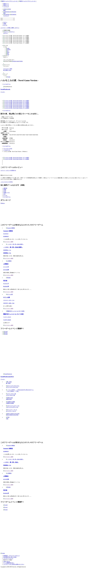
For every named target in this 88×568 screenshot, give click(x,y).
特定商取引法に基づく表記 (9, 557)
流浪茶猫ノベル (7, 250)
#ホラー (5, 22)
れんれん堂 (6, 283)
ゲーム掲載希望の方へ (8, 562)
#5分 (4, 194)
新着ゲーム (6, 3)
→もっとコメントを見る (7, 181)
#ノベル (5, 195)
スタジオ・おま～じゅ (8, 300)
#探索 (4, 23)
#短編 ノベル (6, 192)
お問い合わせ (6, 561)
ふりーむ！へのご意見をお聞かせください (13, 564)
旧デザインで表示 (7, 560)
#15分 (4, 191)
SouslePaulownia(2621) (7, 376)
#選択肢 (5, 188)
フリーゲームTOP (7, 148)
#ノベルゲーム (6, 84)
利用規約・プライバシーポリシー (11, 555)
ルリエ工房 (6, 266)
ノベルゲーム (6, 150)
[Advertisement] (11, 213)
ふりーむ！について (8, 558)
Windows (3, 203)
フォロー (3, 92)
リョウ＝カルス (7, 317)
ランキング (6, 6)
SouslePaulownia (5, 89)
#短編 (4, 189)
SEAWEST (5, 233)
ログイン (17, 27)
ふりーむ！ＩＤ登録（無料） (8, 27)
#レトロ (5, 25)
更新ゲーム (6, 5)
